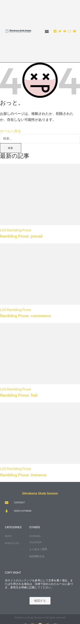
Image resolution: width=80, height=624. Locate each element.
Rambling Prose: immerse (23, 474)
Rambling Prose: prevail (21, 236)
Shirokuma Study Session (40, 493)
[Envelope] (74, 31)
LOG (3, 230)
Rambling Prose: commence (25, 315)
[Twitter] (59, 31)
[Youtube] (64, 31)
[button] (47, 31)
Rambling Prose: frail (18, 395)
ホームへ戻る (10, 131)
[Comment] (69, 31)
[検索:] (40, 138)
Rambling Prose (19, 230)
